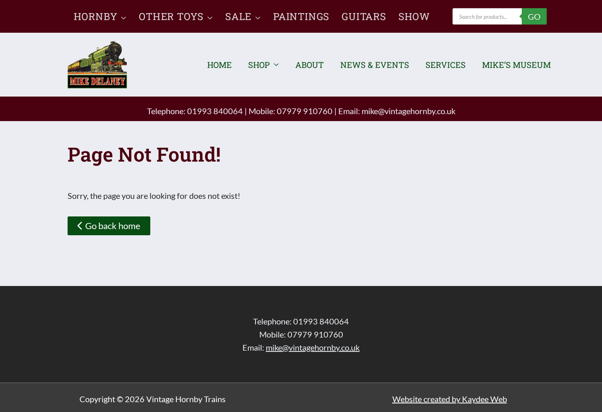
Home (219, 64)
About (309, 64)
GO (534, 16)
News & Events (374, 64)
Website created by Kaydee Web (449, 399)
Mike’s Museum (516, 64)
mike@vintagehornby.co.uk (408, 111)
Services (445, 64)
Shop (259, 64)
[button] (122, 16)
